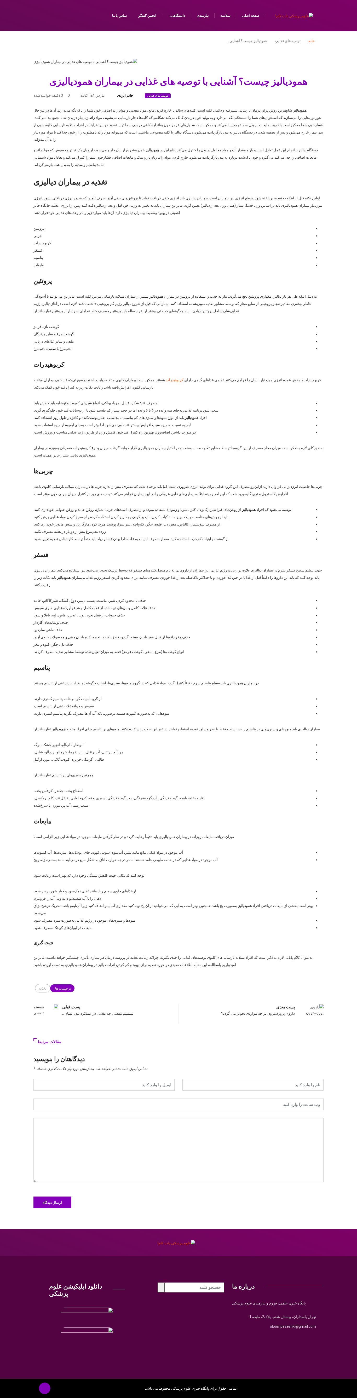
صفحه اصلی (250, 16)
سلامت (225, 16)
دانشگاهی (178, 16)
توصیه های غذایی (157, 95)
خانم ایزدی (125, 95)
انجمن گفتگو (147, 16)
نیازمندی (203, 16)
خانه (311, 41)
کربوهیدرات (174, 380)
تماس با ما (119, 16)
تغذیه (43, 988)
